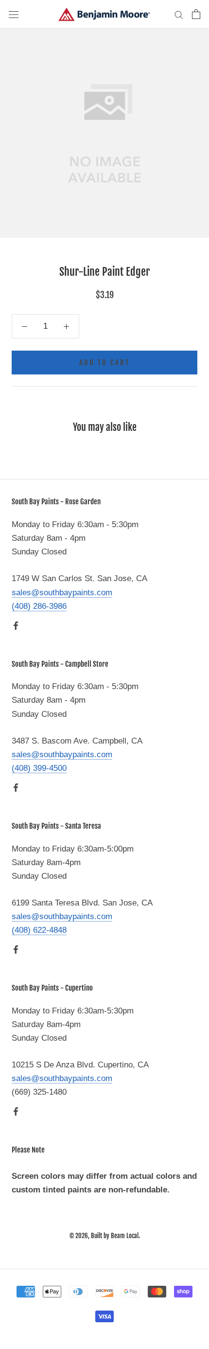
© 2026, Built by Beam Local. (105, 1236)
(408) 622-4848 (39, 930)
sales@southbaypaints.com (62, 592)
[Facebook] (16, 625)
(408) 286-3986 (39, 606)
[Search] (178, 14)
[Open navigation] (13, 14)
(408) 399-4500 (39, 768)
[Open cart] (196, 14)
